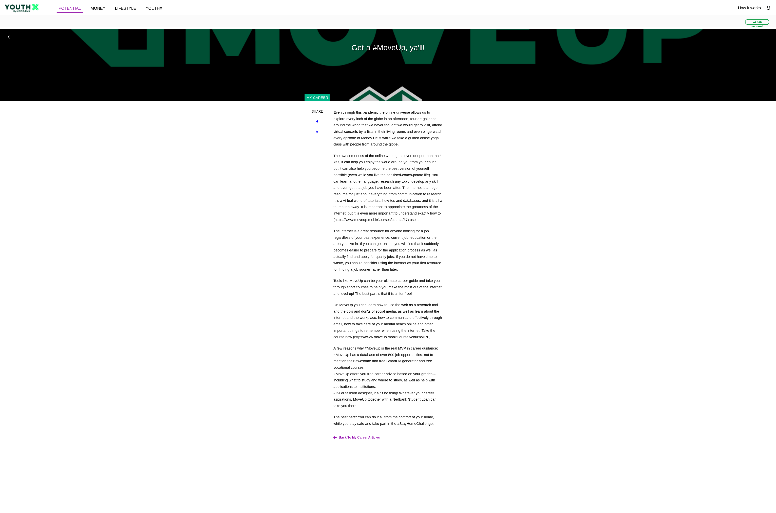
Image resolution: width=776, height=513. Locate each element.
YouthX (154, 8)
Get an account (757, 22)
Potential (70, 8)
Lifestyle (125, 8)
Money (98, 8)
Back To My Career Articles (359, 437)
